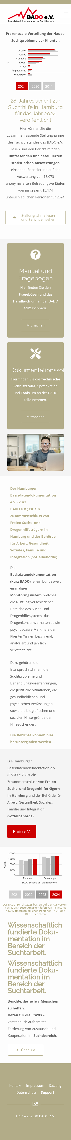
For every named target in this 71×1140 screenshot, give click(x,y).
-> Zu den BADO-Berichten (45, 912)
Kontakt (15, 1085)
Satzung (55, 1085)
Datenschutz (26, 1092)
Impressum (35, 1085)
